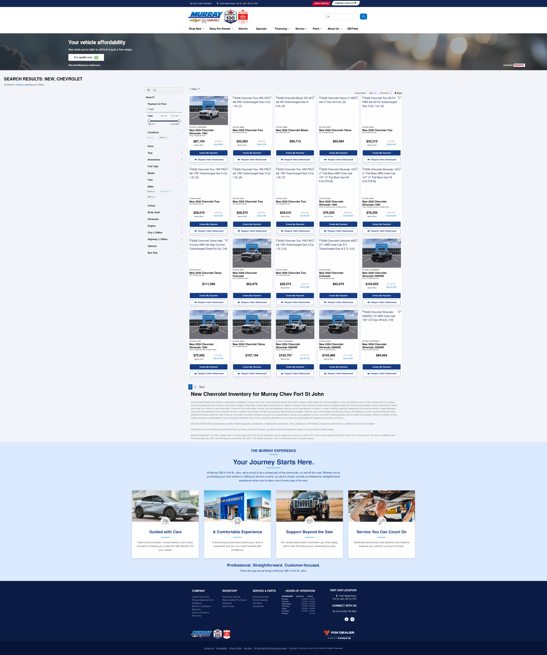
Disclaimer (197, 602)
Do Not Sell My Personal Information (270, 648)
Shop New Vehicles (231, 596)
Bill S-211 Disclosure (201, 606)
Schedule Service (261, 596)
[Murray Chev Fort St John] (205, 17)
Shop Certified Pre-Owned (234, 599)
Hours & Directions (200, 612)
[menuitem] (151, 137)
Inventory (229, 590)
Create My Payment (208, 152)
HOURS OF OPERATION (300, 590)
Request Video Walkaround (210, 159)
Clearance (227, 602)
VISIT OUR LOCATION (343, 590)
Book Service (322, 3)
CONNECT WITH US (344, 605)
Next (202, 387)
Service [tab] (300, 596)
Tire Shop (257, 602)
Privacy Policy (235, 648)
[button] (195, 28)
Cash (151, 109)
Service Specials (260, 599)
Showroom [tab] (287, 596)
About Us (196, 609)
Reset (149, 97)
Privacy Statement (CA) (203, 599)
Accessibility (221, 648)
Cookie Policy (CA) (200, 596)
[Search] (363, 16)
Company (198, 590)
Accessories (258, 606)
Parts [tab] (310, 596)
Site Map (248, 648)
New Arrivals (228, 606)
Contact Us (209, 648)
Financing (196, 615)
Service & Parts (264, 590)
